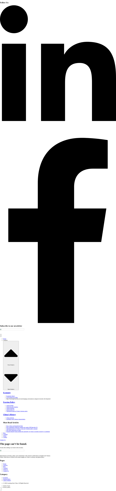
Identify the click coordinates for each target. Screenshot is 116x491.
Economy (7, 393)
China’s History (9, 415)
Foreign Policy (9, 402)
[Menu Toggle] (1, 335)
